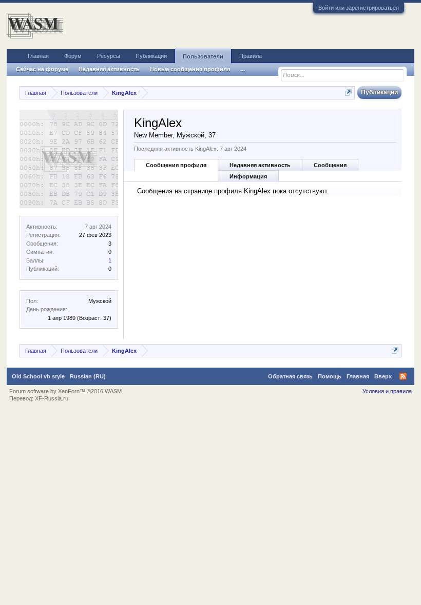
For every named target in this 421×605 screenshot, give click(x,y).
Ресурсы (108, 56)
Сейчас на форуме (42, 69)
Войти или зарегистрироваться (358, 8)
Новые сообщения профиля (190, 69)
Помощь (329, 376)
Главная (38, 56)
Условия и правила (387, 391)
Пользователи (203, 56)
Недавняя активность (260, 165)
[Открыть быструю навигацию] (348, 92)
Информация (248, 176)
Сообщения (330, 165)
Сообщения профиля (176, 165)
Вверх (383, 376)
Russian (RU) (88, 376)
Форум (73, 56)
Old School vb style (38, 376)
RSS (403, 376)
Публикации (151, 56)
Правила (250, 56)
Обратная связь (290, 376)
